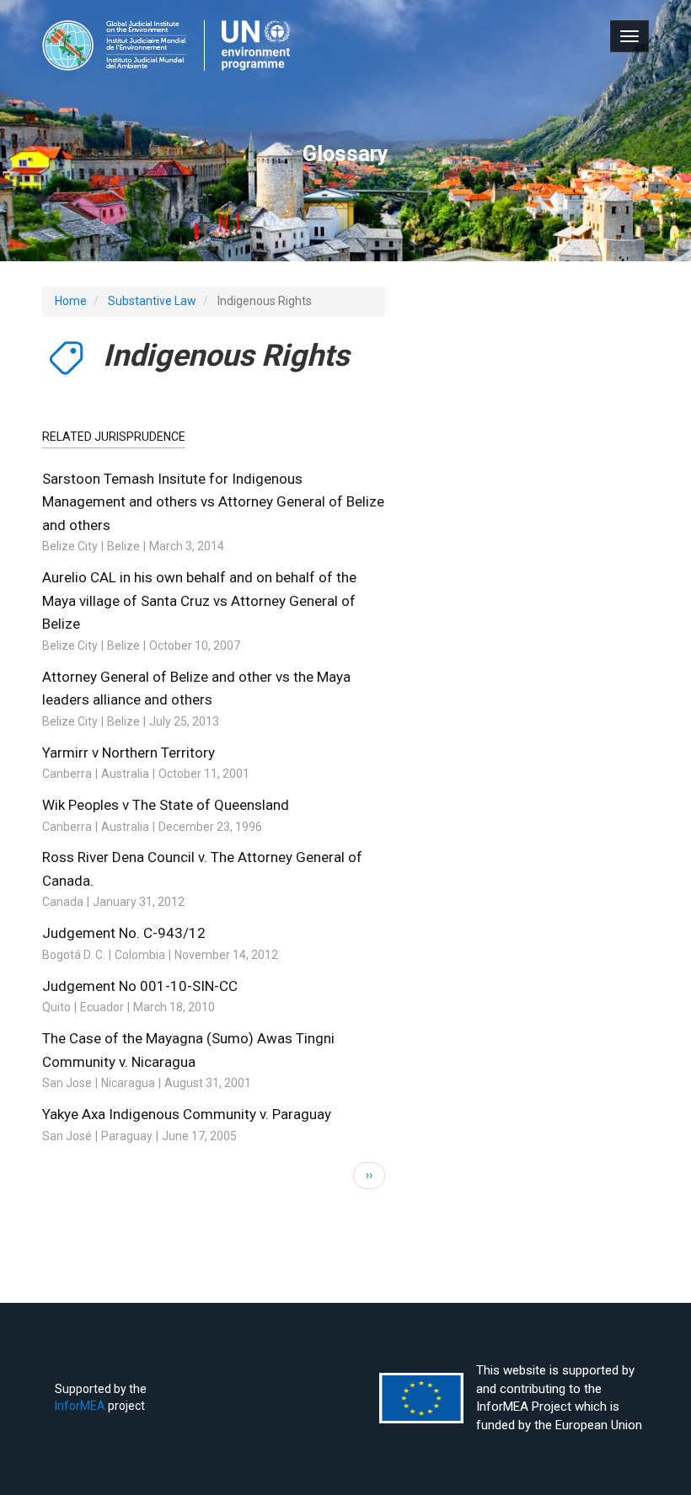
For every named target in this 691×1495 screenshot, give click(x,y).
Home (71, 301)
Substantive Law (152, 301)
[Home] (166, 45)
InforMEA (80, 1405)
